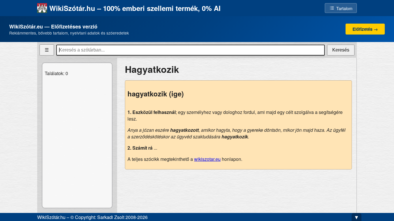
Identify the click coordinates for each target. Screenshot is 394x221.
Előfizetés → (365, 29)
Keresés (340, 49)
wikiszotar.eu (207, 159)
